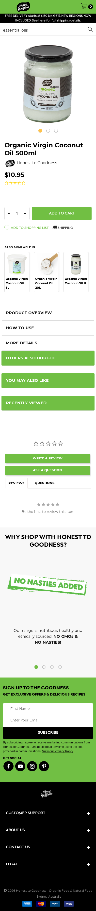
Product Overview (29, 313)
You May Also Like (27, 381)
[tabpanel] (48, 84)
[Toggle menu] (7, 7)
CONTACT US (18, 847)
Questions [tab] (44, 483)
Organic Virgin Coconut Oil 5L (17, 283)
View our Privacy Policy (57, 751)
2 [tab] (48, 131)
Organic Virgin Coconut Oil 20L (46, 283)
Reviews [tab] (16, 483)
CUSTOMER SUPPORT (25, 813)
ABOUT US (15, 830)
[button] (26, 229)
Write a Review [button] (48, 458)
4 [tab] (60, 667)
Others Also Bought (30, 358)
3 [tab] (56, 131)
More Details (21, 343)
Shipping (65, 228)
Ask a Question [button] (47, 470)
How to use (20, 328)
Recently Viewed (26, 403)
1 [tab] (40, 131)
